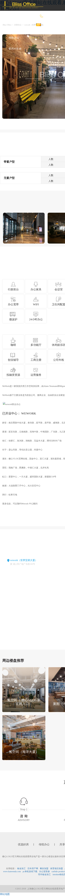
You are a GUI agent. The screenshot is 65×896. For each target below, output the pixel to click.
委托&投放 (15, 48)
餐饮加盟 (44, 868)
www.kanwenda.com (12, 871)
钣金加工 (21, 868)
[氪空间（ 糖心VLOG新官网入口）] (23, 689)
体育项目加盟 (56, 868)
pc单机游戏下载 (30, 871)
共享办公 (34, 37)
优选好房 (30, 27)
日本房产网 (33, 868)
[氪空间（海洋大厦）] (23, 737)
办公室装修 (44, 871)
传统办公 (14, 37)
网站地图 (5, 894)
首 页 (12, 27)
